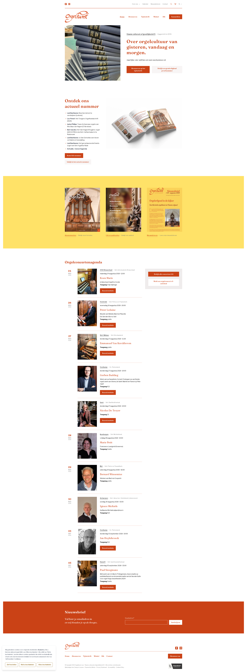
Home (122, 17)
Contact (165, 4)
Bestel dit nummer (74, 156)
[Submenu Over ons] (139, 4)
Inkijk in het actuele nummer (78, 162)
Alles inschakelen (44, 665)
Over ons (135, 4)
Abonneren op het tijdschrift (138, 69)
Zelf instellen (11, 665)
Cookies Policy (120, 667)
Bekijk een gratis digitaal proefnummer (167, 69)
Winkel (156, 17)
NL (179, 4)
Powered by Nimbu (90, 667)
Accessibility (111, 667)
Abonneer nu (175, 656)
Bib (164, 17)
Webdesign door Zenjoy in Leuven (74, 667)
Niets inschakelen (27, 665)
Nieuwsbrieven (155, 4)
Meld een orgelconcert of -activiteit (164, 282)
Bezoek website (108, 291)
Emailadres (129, 618)
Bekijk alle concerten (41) (163, 274)
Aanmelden (175, 17)
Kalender (145, 4)
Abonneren (132, 17)
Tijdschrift (145, 17)
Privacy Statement (101, 667)
